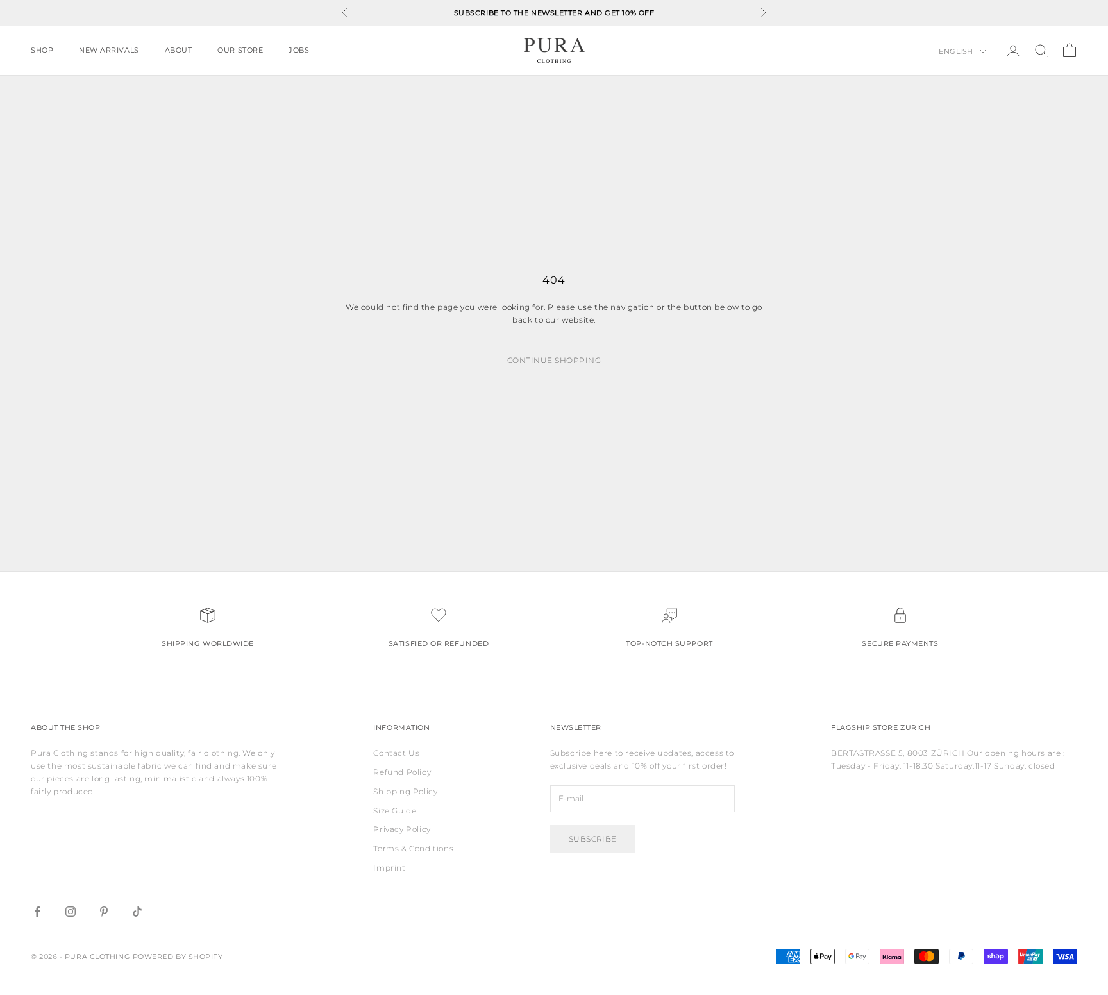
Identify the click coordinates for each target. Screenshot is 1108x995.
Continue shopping (554, 360)
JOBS (299, 50)
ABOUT (178, 50)
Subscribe (593, 839)
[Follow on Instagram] (70, 911)
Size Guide (394, 810)
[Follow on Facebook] (37, 911)
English (956, 51)
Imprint (389, 867)
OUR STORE (240, 50)
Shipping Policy (405, 791)
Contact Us (396, 753)
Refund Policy (402, 772)
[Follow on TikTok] (137, 911)
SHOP (42, 50)
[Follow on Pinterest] (103, 911)
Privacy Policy (401, 829)
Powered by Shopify (178, 956)
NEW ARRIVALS (108, 50)
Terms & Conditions (413, 848)
